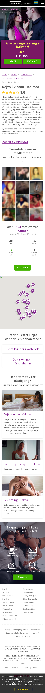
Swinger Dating (8, 602)
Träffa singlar (28, 612)
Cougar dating (28, 602)
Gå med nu (22, 577)
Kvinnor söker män (9, 619)
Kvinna (32, 61)
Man (13, 61)
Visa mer (22, 267)
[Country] (36, 2)
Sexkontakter (7, 595)
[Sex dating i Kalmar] (22, 486)
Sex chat (5, 592)
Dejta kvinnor (7, 605)
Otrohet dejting (29, 609)
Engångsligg (7, 612)
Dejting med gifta (29, 595)
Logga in (27, 3)
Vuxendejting (28, 592)
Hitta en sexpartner (9, 615)
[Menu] (42, 3)
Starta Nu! (15, 3)
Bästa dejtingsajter (30, 599)
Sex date (5, 599)
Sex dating (6, 589)
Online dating (28, 605)
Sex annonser (28, 589)
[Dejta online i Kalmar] (22, 400)
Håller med (23, 689)
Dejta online (7, 609)
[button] (27, 303)
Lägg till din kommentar (15, 142)
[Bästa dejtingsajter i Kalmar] (22, 450)
